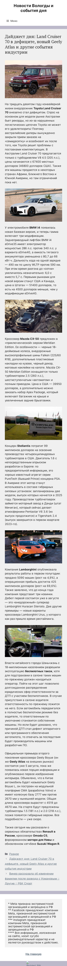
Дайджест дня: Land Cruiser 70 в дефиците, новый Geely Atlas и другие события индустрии (31, 863)
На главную (33, 954)
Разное (14, 854)
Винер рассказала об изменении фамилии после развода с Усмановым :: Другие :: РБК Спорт (32, 878)
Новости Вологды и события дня (33, 8)
